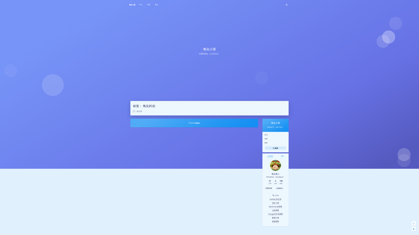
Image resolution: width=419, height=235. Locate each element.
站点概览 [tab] (270, 156)
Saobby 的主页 (275, 199)
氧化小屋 (132, 5)
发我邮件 (279, 188)
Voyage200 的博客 (275, 214)
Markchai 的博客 (275, 206)
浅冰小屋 (275, 203)
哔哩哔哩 (268, 188)
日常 (266, 139)
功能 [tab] (282, 156)
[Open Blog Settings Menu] (413, 229)
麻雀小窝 (275, 218)
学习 (266, 135)
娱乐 (266, 143)
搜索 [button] (276, 148)
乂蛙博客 (275, 210)
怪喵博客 (275, 221)
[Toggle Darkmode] (413, 223)
